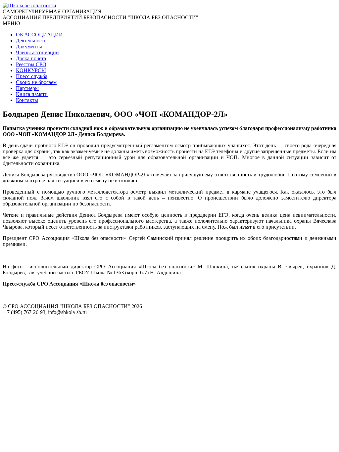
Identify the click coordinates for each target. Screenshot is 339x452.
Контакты (27, 100)
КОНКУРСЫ (31, 70)
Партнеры (27, 88)
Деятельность (31, 40)
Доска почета (31, 58)
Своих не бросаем (36, 82)
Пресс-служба (31, 76)
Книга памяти (32, 94)
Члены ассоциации (37, 52)
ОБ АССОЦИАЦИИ (39, 34)
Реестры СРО (31, 64)
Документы (29, 46)
